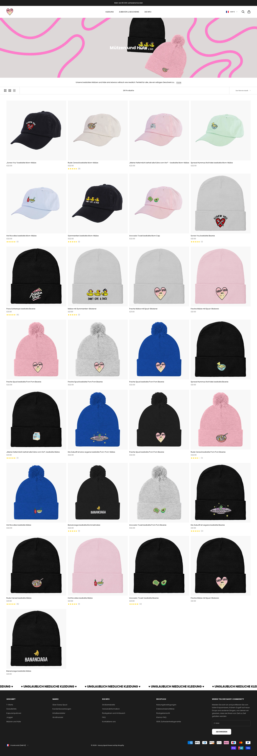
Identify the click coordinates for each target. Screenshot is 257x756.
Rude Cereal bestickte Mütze (18, 598)
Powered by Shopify (116, 745)
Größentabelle (108, 704)
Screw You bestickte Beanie (203, 235)
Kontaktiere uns (109, 721)
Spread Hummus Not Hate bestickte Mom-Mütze (212, 162)
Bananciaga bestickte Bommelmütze (84, 525)
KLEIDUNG (110, 12)
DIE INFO (148, 12)
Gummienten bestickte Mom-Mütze (83, 235)
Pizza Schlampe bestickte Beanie (20, 308)
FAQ (104, 717)
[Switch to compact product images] (14, 90)
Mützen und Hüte (13, 721)
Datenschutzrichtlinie (165, 709)
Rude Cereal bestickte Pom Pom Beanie (208, 452)
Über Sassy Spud (59, 704)
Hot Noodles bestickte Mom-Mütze (21, 235)
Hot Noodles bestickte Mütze (18, 525)
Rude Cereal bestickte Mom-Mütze (83, 162)
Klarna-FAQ (161, 717)
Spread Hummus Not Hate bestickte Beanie (209, 381)
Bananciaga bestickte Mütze (18, 671)
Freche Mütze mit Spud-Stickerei (143, 308)
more (178, 82)
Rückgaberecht (163, 713)
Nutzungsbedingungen (166, 704)
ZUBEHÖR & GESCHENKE (129, 12)
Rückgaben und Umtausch (113, 713)
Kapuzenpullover (13, 713)
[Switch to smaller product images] (10, 90)
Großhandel (57, 717)
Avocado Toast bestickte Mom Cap (144, 235)
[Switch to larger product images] (5, 90)
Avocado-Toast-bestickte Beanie (144, 598)
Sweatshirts (11, 709)
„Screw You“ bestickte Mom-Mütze (21, 162)
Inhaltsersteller (58, 713)
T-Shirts (9, 704)
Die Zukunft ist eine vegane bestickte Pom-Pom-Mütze (91, 452)
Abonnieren (221, 732)
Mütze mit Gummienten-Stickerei (82, 308)
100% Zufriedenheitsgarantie (168, 721)
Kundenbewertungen (61, 709)
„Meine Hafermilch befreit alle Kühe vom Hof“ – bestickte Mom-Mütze (159, 162)
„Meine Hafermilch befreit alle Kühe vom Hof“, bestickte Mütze (33, 452)
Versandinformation (111, 709)
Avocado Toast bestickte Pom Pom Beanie (147, 525)
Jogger (9, 717)
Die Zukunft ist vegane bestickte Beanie (208, 525)
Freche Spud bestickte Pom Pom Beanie (23, 381)
